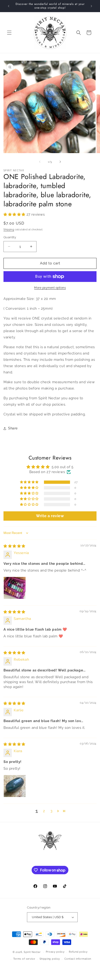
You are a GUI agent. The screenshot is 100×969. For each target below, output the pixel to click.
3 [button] (51, 811)
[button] (9, 33)
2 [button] (44, 811)
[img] (14, 546)
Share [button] (13, 428)
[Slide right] (60, 162)
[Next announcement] (91, 6)
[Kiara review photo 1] (14, 786)
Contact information (77, 958)
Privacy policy (55, 951)
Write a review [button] (50, 516)
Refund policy (78, 951)
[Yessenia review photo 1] (14, 588)
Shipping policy (50, 958)
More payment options (50, 287)
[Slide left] (40, 162)
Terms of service (24, 958)
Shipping (8, 229)
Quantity (9, 237)
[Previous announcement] (8, 6)
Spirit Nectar (32, 952)
